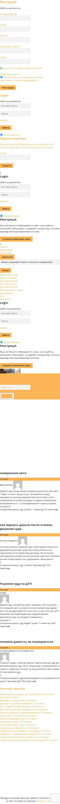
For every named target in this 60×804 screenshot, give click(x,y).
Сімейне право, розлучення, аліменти (24, 737)
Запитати (7, 257)
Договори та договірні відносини (22, 703)
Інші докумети (6, 293)
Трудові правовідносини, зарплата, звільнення (29, 740)
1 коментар (37, 509)
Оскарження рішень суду (11, 509)
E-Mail (3, 24)
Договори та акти (8, 287)
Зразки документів (9, 281)
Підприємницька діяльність (19, 728)
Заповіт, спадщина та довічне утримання (26, 712)
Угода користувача (9, 74)
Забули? (4, 120)
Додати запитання (9, 274)
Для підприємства (8, 284)
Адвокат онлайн (46, 801)
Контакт (4, 247)
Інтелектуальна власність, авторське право (27, 694)
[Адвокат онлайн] (10, 371)
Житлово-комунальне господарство (24, 709)
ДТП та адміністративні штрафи (22, 706)
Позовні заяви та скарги (11, 290)
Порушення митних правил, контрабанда (26, 731)
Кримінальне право (16, 721)
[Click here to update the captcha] (4, 68)
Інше (9, 697)
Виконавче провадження (18, 700)
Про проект (5, 299)
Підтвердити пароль (10, 46)
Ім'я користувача (8, 14)
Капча (3, 57)
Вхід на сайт (6, 253)
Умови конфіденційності (26, 80)
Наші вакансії (6, 250)
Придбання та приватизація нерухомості (26, 734)
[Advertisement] (30, 429)
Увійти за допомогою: (10, 8)
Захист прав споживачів (18, 715)
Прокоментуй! (38, 565)
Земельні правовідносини (18, 718)
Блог (2, 296)
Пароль (4, 35)
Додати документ (8, 278)
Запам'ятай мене (11, 135)
